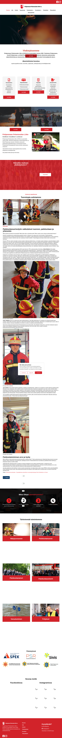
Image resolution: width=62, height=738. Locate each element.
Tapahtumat (22, 10)
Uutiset (16, 10)
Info (23, 725)
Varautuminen (16, 619)
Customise (24, 372)
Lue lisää (9, 97)
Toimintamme (30, 10)
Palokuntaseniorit (46, 579)
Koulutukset (38, 10)
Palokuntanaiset (16, 578)
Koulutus (24, 731)
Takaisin (7, 477)
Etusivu (8, 10)
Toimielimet (45, 10)
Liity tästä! (45, 174)
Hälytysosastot (16, 539)
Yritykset (45, 619)
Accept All (38, 372)
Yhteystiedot (53, 10)
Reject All (31, 372)
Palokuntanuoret (45, 539)
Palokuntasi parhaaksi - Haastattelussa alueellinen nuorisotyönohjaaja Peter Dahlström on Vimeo (27, 472)
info (12, 10)
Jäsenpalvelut (31, 12)
